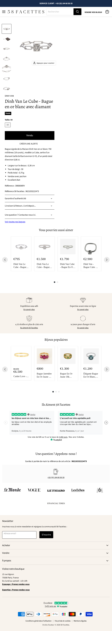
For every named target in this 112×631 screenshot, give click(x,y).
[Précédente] (5, 260)
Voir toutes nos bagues (15, 221)
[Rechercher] (77, 11)
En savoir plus (29, 309)
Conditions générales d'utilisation (38, 621)
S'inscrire (46, 534)
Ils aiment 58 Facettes (29, 327)
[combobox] (60, 11)
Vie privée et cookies (62, 621)
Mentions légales (80, 621)
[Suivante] (107, 260)
